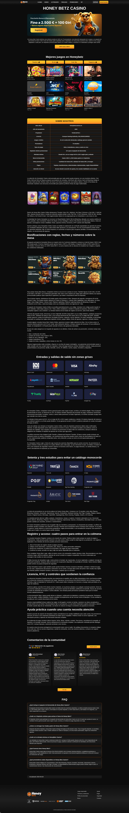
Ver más (64, 689)
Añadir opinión (93, 646)
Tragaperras (92, 62)
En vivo (54, 62)
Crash (72, 62)
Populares (35, 62)
